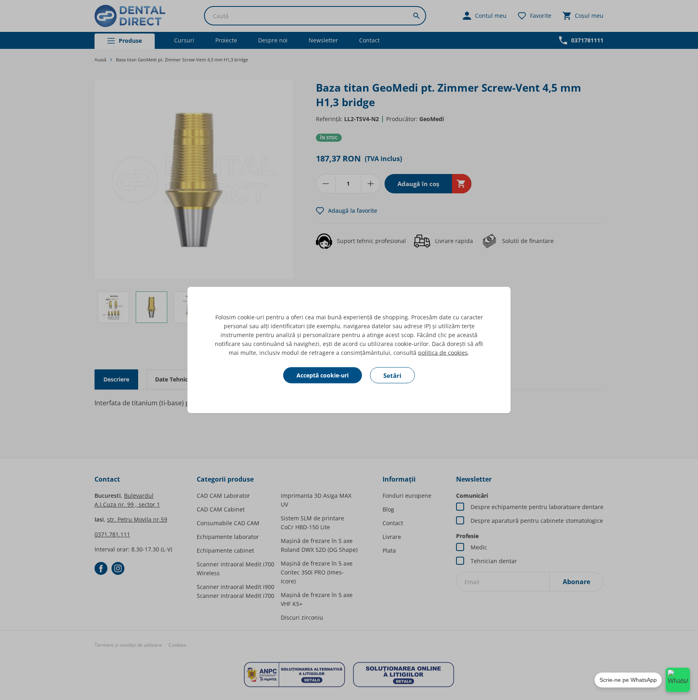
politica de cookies (443, 352)
